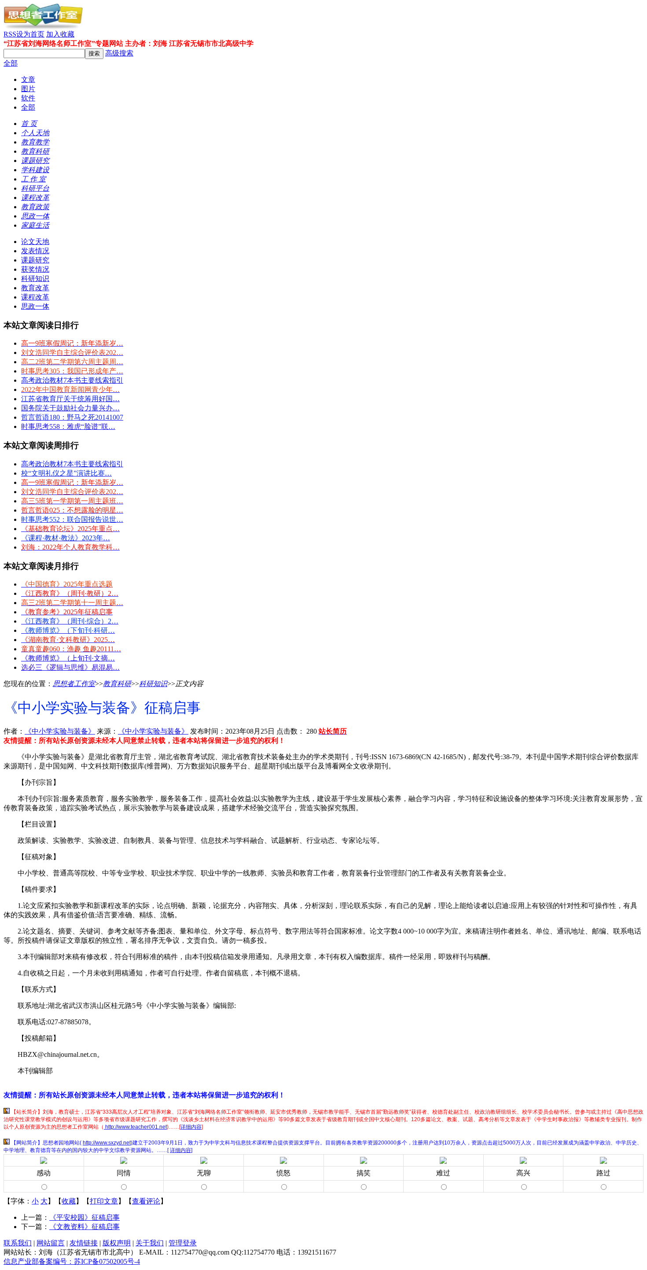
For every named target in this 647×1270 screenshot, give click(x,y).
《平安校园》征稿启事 (84, 1217)
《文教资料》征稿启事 (84, 1226)
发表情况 (35, 251)
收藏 (69, 1201)
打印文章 (104, 1201)
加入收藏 (60, 34)
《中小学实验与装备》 (60, 731)
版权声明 (117, 1243)
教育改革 (35, 288)
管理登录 (183, 1243)
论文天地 (35, 241)
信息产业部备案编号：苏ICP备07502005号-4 (72, 1261)
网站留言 (51, 1243)
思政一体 (35, 306)
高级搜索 (119, 53)
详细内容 (191, 1127)
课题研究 (35, 260)
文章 (28, 79)
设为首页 (30, 34)
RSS (10, 34)
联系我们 (18, 1243)
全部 (11, 63)
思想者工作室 (74, 683)
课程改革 (35, 297)
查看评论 (146, 1201)
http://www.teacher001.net (135, 1127)
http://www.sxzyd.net (107, 1143)
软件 (28, 98)
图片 (28, 88)
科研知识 (35, 278)
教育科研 (117, 683)
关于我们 (150, 1243)
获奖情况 (35, 269)
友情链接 (84, 1243)
